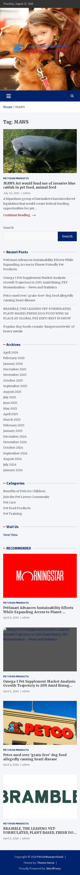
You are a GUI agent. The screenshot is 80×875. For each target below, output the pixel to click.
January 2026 (13, 364)
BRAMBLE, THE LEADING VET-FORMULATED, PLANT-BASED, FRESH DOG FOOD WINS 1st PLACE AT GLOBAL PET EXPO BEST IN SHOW (37, 313)
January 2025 (13, 431)
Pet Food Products (16, 178)
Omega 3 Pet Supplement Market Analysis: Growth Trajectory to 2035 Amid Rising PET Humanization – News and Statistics (35, 282)
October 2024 (13, 447)
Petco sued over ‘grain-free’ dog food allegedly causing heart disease (35, 757)
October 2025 (13, 380)
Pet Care (9, 502)
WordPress (54, 868)
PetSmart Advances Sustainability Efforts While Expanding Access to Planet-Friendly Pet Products (38, 264)
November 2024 (15, 442)
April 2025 (10, 414)
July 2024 (9, 464)
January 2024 (13, 470)
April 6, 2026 (11, 617)
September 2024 (15, 453)
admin (27, 193)
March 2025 (12, 419)
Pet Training (12, 514)
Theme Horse (45, 863)
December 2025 (14, 369)
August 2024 (12, 459)
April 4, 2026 (11, 765)
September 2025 (15, 386)
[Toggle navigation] (8, 95)
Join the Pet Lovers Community (26, 497)
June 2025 (10, 403)
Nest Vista (10, 535)
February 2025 (14, 425)
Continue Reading (17, 215)
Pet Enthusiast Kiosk (50, 857)
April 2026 (10, 352)
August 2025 (12, 392)
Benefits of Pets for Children (24, 491)
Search (8, 228)
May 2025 (10, 408)
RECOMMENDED (18, 548)
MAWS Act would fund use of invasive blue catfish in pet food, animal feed (39, 185)
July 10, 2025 (11, 193)
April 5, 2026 (11, 691)
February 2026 (14, 358)
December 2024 (15, 436)
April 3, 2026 (11, 838)
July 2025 (9, 397)
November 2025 (15, 375)
